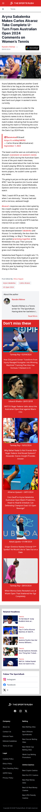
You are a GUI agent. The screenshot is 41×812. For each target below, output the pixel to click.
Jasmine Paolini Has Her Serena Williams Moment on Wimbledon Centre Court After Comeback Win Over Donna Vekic (28, 641)
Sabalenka (27, 230)
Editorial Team (8, 736)
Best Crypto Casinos (29, 770)
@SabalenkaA (10, 137)
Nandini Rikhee (9, 47)
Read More (32, 316)
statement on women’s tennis (23, 155)
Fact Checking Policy (10, 768)
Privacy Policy (8, 778)
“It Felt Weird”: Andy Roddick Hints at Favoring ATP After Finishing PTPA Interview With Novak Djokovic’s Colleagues (28, 620)
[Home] (22, 3)
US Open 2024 (8, 287)
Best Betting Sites (29, 727)
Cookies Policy (8, 759)
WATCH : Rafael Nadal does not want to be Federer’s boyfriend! (27, 662)
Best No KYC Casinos (30, 775)
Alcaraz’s (5, 206)
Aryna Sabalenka (9, 283)
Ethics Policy (7, 764)
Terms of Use (8, 746)
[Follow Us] (32, 48)
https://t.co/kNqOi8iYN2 (15, 140)
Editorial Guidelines (10, 741)
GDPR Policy (7, 773)
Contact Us (7, 732)
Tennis (12, 9)
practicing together (21, 239)
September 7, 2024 (12, 146)
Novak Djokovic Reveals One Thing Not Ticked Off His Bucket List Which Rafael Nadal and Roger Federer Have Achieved (28, 652)
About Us (6, 727)
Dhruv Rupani (18, 279)
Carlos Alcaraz (24, 283)
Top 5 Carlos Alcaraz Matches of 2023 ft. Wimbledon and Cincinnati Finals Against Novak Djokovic (28, 630)
